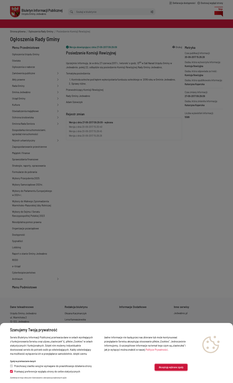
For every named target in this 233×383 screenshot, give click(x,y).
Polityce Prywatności (157, 349)
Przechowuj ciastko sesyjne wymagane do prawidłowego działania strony (53, 365)
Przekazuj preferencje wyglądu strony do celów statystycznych (47, 371)
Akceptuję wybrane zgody (171, 367)
